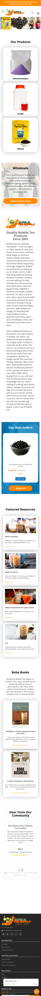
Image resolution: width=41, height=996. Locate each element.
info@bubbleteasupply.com (12, 930)
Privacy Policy (5, 959)
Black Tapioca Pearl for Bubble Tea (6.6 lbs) (20, 465)
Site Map (4, 944)
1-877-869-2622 (8, 927)
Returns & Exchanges (8, 965)
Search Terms (6, 947)
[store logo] (14, 12)
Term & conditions (7, 962)
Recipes (4, 977)
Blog (2, 974)
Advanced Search (7, 950)
